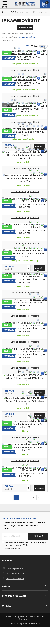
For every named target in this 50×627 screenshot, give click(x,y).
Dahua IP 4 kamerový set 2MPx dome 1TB (25, 402)
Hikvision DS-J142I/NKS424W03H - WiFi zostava (24, 58)
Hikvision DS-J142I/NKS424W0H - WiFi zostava (24, 110)
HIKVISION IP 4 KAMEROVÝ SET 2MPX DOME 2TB (24, 231)
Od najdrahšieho (9, 37)
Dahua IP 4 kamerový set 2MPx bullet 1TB (25, 379)
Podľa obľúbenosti (10, 34)
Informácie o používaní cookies (20, 616)
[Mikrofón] (23, 52)
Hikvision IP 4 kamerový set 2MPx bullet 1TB (24, 425)
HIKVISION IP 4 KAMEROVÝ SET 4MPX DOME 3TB (24, 281)
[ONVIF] (34, 127)
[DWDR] (30, 52)
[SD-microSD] (19, 51)
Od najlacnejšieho (27, 37)
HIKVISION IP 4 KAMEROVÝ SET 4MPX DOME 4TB (24, 330)
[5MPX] (16, 249)
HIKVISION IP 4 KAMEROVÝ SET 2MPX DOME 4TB (24, 356)
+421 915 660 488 (15, 578)
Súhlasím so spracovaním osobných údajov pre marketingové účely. (25, 545)
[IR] (38, 52)
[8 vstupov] (23, 248)
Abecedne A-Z (7, 41)
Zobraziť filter (25, 27)
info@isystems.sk (15, 568)
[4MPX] (12, 52)
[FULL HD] (23, 126)
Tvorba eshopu (17, 623)
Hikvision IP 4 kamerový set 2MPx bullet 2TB (24, 449)
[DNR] (30, 78)
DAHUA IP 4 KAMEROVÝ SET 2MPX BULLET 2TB (25, 475)
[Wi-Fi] (46, 51)
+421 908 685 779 (15, 573)
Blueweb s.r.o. (34, 623)
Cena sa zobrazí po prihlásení (25, 70)
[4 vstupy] (16, 51)
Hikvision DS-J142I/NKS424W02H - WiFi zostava (24, 84)
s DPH (45, 46)
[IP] (34, 52)
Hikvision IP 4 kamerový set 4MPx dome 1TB (24, 156)
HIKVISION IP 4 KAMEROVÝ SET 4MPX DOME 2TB (24, 205)
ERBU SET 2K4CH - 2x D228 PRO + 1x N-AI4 (25, 133)
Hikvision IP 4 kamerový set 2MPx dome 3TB (24, 304)
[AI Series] (19, 126)
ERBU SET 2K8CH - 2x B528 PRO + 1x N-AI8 (24, 255)
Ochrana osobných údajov (13, 548)
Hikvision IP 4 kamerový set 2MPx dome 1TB (24, 179)
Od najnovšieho (26, 34)
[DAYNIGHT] (42, 52)
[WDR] (27, 52)
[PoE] (27, 127)
